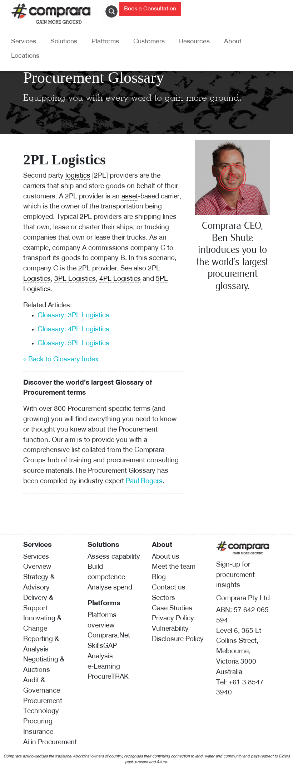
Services (23, 42)
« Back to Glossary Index (61, 359)
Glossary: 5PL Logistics (73, 343)
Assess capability (114, 557)
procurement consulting (142, 460)
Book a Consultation (150, 9)
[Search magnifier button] (113, 11)
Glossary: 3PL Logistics (73, 315)
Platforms (105, 42)
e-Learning (104, 667)
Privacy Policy (173, 618)
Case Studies (172, 608)
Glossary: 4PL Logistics (73, 329)
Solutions (63, 42)
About (233, 42)
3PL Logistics (75, 279)
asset (129, 196)
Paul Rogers (144, 481)
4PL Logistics (120, 279)
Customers (149, 42)
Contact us (168, 587)
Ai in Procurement (50, 742)
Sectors (163, 598)
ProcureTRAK (108, 677)
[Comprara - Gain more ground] (51, 12)
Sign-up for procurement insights (235, 575)
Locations (25, 56)
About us (165, 557)
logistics (77, 176)
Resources (194, 42)
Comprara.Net (109, 635)
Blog (159, 577)
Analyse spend (110, 587)
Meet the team (173, 567)
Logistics (37, 279)
